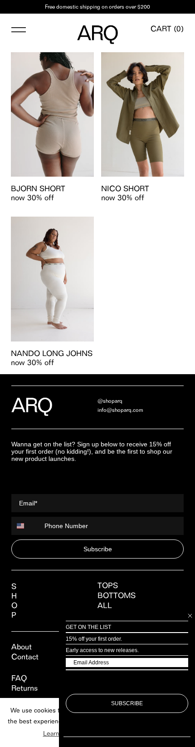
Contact (25, 656)
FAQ (19, 678)
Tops (108, 585)
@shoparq (110, 400)
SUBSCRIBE (127, 703)
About (21, 646)
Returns (24, 688)
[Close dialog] (190, 615)
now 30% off (32, 197)
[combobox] (26, 525)
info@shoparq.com (120, 409)
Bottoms (117, 595)
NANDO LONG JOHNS (52, 353)
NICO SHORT (125, 188)
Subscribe (97, 549)
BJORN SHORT (38, 188)
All (105, 605)
